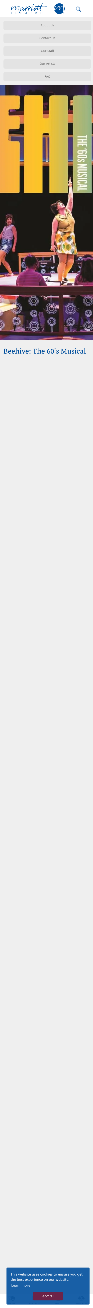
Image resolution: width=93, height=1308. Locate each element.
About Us (47, 25)
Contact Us (47, 38)
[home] (37, 8)
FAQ (47, 76)
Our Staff (47, 51)
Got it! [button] (48, 1296)
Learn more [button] (20, 1285)
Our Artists (47, 63)
